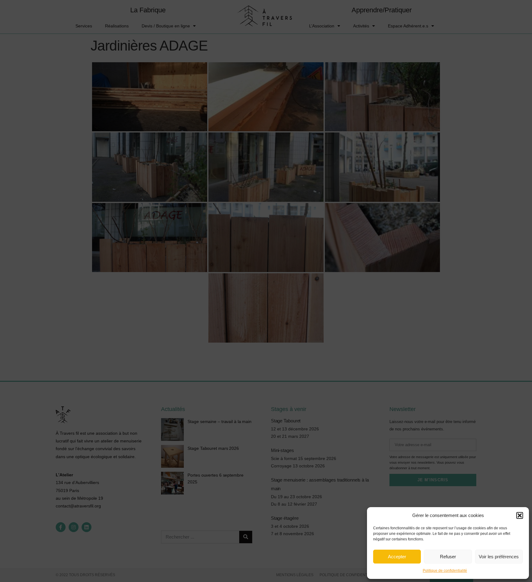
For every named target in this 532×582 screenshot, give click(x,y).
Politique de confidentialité (445, 570)
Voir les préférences (499, 556)
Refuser (448, 556)
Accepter (397, 556)
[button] (520, 515)
